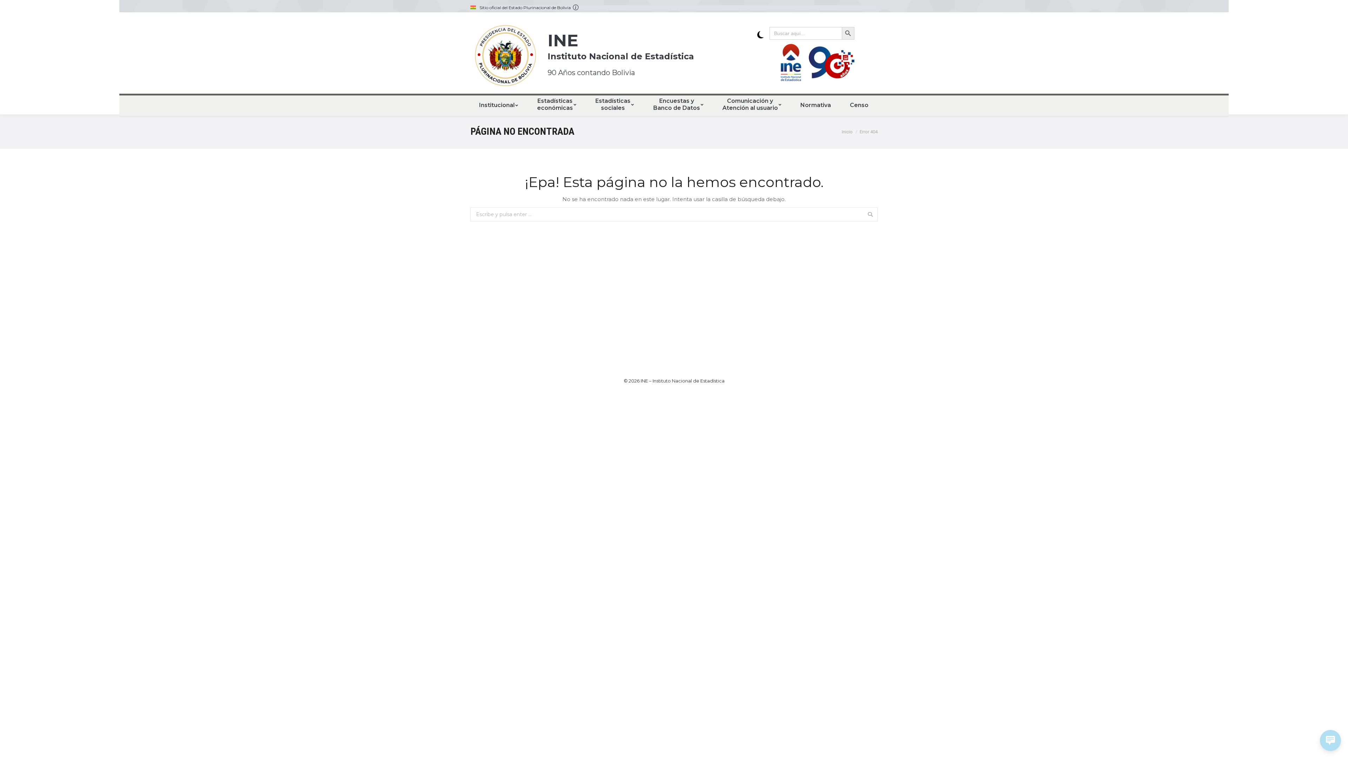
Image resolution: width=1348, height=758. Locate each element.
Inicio (847, 131)
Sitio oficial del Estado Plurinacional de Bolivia (526, 7)
